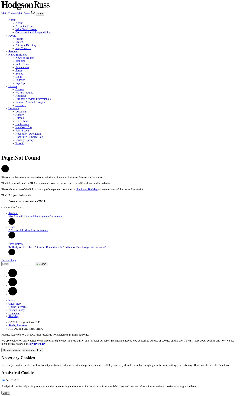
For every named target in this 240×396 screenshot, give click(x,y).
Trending (20, 60)
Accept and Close (32, 350)
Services (13, 51)
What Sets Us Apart (26, 29)
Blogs (18, 76)
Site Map (13, 316)
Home (11, 300)
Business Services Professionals (33, 98)
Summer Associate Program (30, 102)
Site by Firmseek (17, 325)
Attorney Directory (26, 45)
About (11, 19)
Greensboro (21, 121)
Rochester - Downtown (28, 133)
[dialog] (120, 345)
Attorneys (20, 95)
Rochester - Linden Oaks (29, 136)
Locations (13, 108)
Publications (22, 67)
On (7, 380)
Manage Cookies (11, 350)
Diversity (20, 105)
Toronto (19, 143)
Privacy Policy (16, 309)
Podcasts (20, 79)
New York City (23, 127)
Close (6, 392)
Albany (19, 114)
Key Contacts (23, 48)
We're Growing (24, 92)
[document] (120, 375)
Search (19, 41)
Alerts (18, 70)
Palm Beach (22, 130)
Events (19, 73)
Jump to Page (8, 260)
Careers (12, 86)
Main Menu (23, 13)
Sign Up (20, 83)
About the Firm (24, 26)
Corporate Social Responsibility (33, 32)
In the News (22, 64)
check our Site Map (87, 189)
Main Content (9, 13)
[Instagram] (12, 294)
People (12, 35)
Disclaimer (14, 313)
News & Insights (17, 54)
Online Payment (17, 306)
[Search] (33, 13)
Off (16, 380)
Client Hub (14, 303)
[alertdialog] (120, 375)
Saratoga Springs (24, 140)
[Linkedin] (12, 276)
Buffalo (19, 117)
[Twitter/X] (12, 285)
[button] (5, 171)
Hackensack (22, 124)
